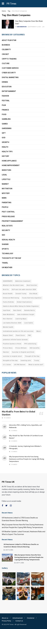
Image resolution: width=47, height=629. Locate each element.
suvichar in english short (12, 356)
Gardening (6, 128)
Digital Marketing (10, 77)
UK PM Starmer (19, 364)
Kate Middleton (8, 314)
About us (5, 618)
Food (4, 114)
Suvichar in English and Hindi (23, 352)
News (4, 198)
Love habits (28, 323)
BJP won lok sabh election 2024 (24, 289)
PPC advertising (30, 344)
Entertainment (9, 91)
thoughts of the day (11, 258)
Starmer (6, 352)
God (3, 138)
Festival (6, 101)
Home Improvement (11, 165)
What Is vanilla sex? (36, 364)
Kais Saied (17, 310)
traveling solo (26, 360)
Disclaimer (30, 618)
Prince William (21, 348)
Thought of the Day (32, 356)
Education (6, 87)
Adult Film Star (9, 40)
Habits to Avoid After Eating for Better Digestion (21, 306)
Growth (5, 142)
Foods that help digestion (31, 298)
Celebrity (6, 49)
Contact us (19, 621)
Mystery (6, 193)
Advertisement (18, 618)
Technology (7, 253)
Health (5, 147)
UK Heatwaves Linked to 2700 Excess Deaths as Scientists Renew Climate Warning (21, 545)
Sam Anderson (22, 26)
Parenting (6, 203)
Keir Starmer (7, 319)
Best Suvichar (32, 285)
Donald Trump (21, 293)
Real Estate (7, 226)
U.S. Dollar (7, 364)
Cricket (5, 54)
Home (4, 11)
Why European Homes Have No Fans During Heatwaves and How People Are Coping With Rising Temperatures (26, 458)
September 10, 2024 (35, 26)
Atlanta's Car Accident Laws (13, 285)
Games (5, 124)
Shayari (5, 244)
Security (6, 230)
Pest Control (8, 212)
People (5, 207)
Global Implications (24, 302)
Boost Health (8, 293)
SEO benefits (34, 348)
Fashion (5, 96)
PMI (29, 335)
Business (6, 45)
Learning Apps (21, 319)
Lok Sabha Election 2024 (12, 323)
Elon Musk (33, 293)
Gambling (6, 119)
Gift (4, 133)
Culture (5, 63)
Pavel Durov (20, 335)
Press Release (8, 216)
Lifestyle (6, 179)
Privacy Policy (6, 621)
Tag (9, 11)
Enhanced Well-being (11, 298)
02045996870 (7, 281)
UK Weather (7, 267)
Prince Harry (7, 348)
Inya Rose (6, 310)
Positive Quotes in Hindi (12, 344)
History (5, 156)
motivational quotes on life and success (18, 331)
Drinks (5, 82)
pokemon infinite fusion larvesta (15, 339)
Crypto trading (9, 59)
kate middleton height (25, 314)
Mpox (38, 331)
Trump (36, 360)
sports (5, 249)
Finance (5, 110)
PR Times (11, 3)
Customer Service (10, 68)
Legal (4, 175)
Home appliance (9, 161)
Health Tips (7, 152)
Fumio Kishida (8, 302)
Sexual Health (8, 240)
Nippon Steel (8, 335)
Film (4, 105)
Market (5, 184)
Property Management (12, 221)
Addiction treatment (22, 281)
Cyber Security (9, 73)
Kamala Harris (29, 310)
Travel (5, 263)
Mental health (8, 327)
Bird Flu (6, 289)
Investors (6, 170)
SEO (3, 235)
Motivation (7, 189)
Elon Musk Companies (19, 11)
